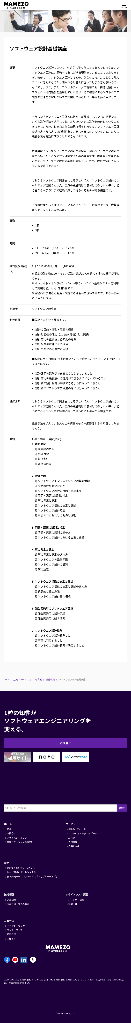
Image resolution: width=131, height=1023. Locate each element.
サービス (71, 824)
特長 (9, 829)
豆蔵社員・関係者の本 (18, 904)
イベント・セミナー (17, 925)
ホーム (6, 679)
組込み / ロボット (77, 829)
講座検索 (50, 679)
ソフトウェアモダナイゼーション (85, 833)
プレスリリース (14, 930)
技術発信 (11, 934)
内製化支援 (73, 846)
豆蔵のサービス (21, 679)
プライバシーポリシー (18, 837)
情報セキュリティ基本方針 (20, 842)
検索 (122, 808)
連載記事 (11, 899)
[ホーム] (11, 5)
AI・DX (71, 837)
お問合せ (65, 743)
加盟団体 (72, 904)
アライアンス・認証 (77, 894)
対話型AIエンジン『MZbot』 (21, 868)
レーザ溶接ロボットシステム (21, 872)
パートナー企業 (76, 899)
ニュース (9, 920)
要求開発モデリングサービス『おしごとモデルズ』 (32, 876)
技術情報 (9, 894)
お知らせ (11, 938)
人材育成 (37, 679)
